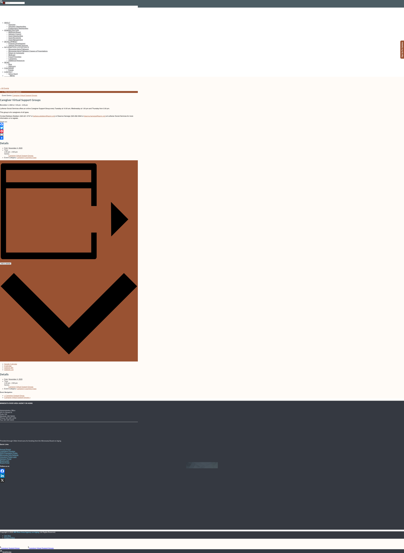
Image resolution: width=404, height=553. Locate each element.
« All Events (4, 88)
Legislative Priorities (7, 451)
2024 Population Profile (9, 453)
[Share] (69, 138)
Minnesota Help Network (9, 455)
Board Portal (4, 463)
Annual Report (5, 449)
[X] (69, 480)
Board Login (4, 461)
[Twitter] (69, 127)
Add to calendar (5, 263)
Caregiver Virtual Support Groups (20, 156)
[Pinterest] (69, 131)
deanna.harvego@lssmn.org (94, 116)
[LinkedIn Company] (69, 475)
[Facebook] (69, 124)
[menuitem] (71, 25)
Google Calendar (10, 364)
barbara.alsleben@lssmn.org (44, 116)
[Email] (69, 134)
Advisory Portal (5, 459)
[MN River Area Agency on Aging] (16, 19)
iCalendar (8, 366)
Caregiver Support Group (14, 396)
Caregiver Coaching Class (26, 158)
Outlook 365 (8, 368)
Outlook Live (9, 370)
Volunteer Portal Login (8, 457)
